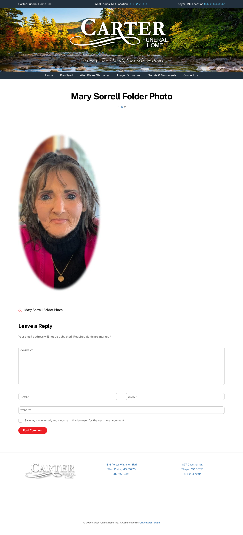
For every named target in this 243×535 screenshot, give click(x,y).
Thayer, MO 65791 (192, 469)
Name (24, 396)
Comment (27, 350)
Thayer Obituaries (128, 75)
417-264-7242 (192, 473)
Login (157, 522)
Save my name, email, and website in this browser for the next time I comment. (75, 420)
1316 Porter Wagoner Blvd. (121, 464)
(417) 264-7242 (214, 4)
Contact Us (190, 75)
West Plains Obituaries (95, 75)
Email (132, 396)
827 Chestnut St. (192, 464)
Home (49, 75)
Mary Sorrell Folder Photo (121, 96)
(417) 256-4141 (139, 4)
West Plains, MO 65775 (121, 469)
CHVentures (145, 522)
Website (25, 410)
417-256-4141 (121, 473)
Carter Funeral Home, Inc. (35, 4)
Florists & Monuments (161, 75)
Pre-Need (66, 75)
